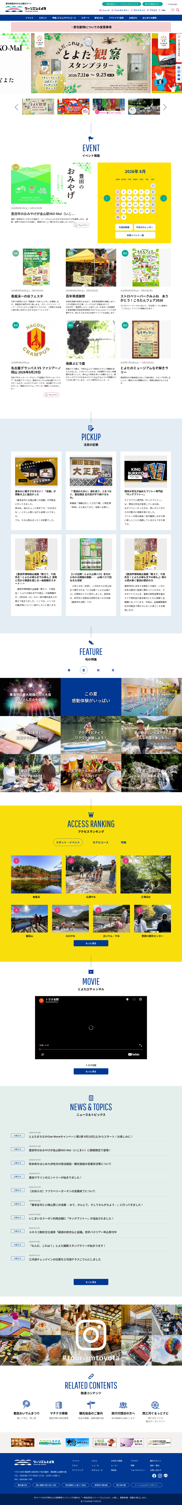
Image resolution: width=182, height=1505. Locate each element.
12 (135, 198)
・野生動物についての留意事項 (91, 27)
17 (123, 204)
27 (141, 211)
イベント (29, 17)
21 (147, 204)
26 (135, 211)
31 (123, 217)
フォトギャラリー (121, 10)
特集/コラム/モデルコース (64, 17)
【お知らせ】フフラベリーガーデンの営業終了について (62, 1191)
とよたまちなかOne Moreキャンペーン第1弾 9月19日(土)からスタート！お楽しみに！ (81, 1136)
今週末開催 (124, 227)
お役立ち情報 (116, 1460)
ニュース (106, 10)
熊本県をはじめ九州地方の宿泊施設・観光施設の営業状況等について (70, 1164)
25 (129, 211)
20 (141, 204)
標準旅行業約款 (101, 1485)
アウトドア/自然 (116, 17)
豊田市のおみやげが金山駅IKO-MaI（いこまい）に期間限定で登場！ (70, 1150)
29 (153, 211)
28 (147, 211)
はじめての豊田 (150, 17)
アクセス (153, 10)
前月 (107, 198)
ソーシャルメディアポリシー (147, 1485)
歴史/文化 (99, 17)
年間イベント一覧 (135, 235)
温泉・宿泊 (154, 1465)
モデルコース (97, 1470)
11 (129, 198)
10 (123, 198)
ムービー (114, 1465)
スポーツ (85, 17)
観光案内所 (22, 1485)
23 (118, 211)
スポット (43, 17)
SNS (163, 10)
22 (153, 204)
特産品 (114, 1470)
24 (123, 211)
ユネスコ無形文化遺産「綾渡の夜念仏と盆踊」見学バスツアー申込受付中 (73, 1232)
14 (147, 198)
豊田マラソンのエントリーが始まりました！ (55, 1177)
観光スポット (155, 1460)
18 (129, 204)
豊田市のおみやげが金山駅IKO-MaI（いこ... (43, 213)
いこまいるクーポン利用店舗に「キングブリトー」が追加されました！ (71, 1218)
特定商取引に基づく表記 (75, 1485)
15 (153, 198)
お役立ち (133, 17)
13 (141, 198)
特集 (132, 1465)
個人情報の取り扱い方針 (46, 1485)
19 (135, 204)
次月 (163, 198)
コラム (94, 1460)
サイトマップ (77, 1470)
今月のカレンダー (144, 227)
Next (164, 106)
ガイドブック (139, 10)
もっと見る (91, 943)
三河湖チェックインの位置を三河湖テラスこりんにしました (65, 1259)
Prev (17, 106)
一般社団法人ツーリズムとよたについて (121, 4)
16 (118, 204)
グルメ (75, 1465)
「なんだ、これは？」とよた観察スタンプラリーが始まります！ (67, 1246)
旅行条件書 (121, 1485)
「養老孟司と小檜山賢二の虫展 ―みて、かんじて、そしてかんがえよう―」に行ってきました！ (86, 1205)
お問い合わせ (155, 1470)
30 (118, 217)
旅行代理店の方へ (152, 4)
